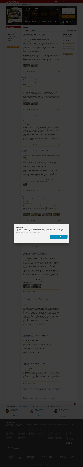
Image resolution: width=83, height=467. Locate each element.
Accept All (58, 237)
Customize (41, 237)
